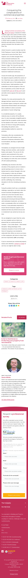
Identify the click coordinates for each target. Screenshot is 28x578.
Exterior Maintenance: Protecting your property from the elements (12, 340)
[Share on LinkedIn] (14, 305)
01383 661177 (7, 547)
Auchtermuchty (16, 537)
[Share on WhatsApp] (16, 305)
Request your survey (14, 495)
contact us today (19, 244)
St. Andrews (15, 539)
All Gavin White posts (7, 399)
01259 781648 (7, 545)
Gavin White (19, 18)
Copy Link (15, 298)
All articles (22, 317)
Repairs (18, 281)
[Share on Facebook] (12, 305)
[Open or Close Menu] (25, 3)
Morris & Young (9, 33)
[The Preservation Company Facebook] (2, 551)
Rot (23, 281)
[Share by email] (18, 305)
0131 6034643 (7, 542)
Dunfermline (15, 547)
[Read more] (13, 329)
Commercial (12, 281)
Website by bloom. (14, 570)
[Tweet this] (9, 305)
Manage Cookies (14, 574)
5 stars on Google (10, 552)
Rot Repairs (4, 291)
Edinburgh (15, 542)
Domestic (6, 281)
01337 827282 (7, 537)
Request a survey (14, 270)
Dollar (14, 545)
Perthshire (15, 288)
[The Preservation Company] (7, 3)
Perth (10, 288)
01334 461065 (7, 539)
